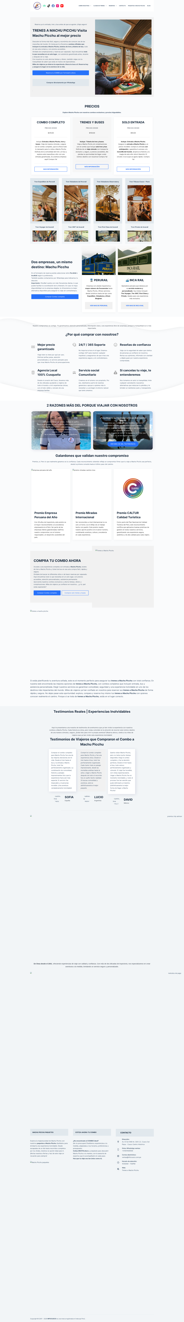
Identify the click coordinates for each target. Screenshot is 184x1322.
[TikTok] (48, 5)
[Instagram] (57, 5)
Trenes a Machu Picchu (130, 1170)
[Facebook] (53, 5)
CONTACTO (122, 5)
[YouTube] (61, 5)
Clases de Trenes (99, 5)
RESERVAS (112, 5)
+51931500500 (127, 1151)
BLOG (148, 5)
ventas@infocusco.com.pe (131, 1157)
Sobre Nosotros (84, 5)
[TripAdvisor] (44, 5)
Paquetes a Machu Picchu (136, 5)
